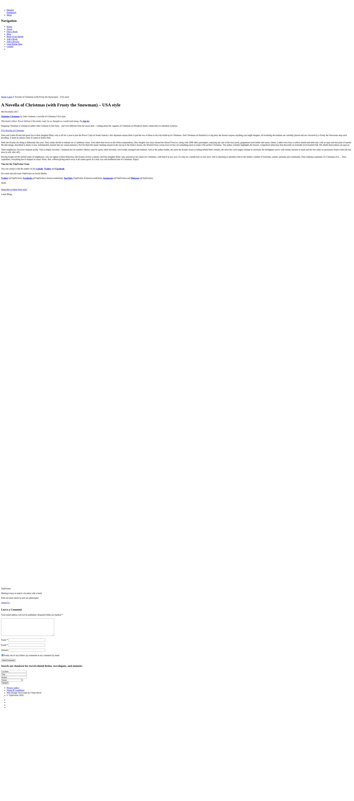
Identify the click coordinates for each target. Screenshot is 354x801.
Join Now (5, 92)
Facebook (59, 169)
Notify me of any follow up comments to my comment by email (31, 655)
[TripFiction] (14, 5)
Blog (9, 34)
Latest (9, 97)
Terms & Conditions (15, 690)
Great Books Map (14, 44)
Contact (10, 46)
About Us (5, 602)
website (39, 169)
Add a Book (12, 39)
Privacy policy (13, 688)
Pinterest (135, 178)
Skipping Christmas (10, 116)
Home (9, 26)
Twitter (47, 169)
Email (4, 645)
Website (4, 650)
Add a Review (13, 41)
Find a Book (12, 31)
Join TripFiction (100, 775)
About (9, 29)
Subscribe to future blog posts (14, 189)
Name (4, 640)
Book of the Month (15, 36)
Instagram (108, 178)
